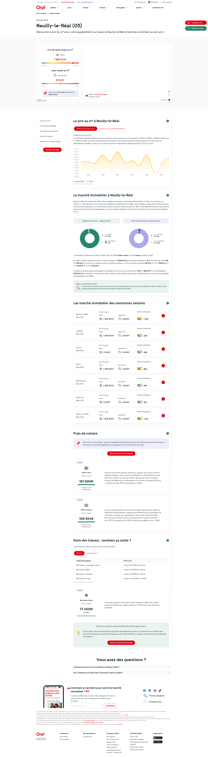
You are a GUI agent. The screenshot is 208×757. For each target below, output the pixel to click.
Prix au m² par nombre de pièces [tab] (112, 129)
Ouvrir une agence (113, 745)
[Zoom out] (169, 94)
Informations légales (137, 739)
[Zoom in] (169, 91)
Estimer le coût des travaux (50, 141)
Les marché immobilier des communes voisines (109, 303)
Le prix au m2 (45, 121)
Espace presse (111, 742)
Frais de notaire (85, 433)
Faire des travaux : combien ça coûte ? (102, 540)
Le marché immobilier (48, 126)
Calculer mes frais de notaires (121, 454)
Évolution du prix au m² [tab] (86, 129)
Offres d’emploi (112, 747)
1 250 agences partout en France (47, 2)
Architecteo (89, 582)
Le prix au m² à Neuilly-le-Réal (96, 121)
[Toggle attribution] (169, 100)
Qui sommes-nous (113, 739)
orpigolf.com (87, 736)
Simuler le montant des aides (121, 643)
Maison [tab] (79, 553)
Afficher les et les (98, 96)
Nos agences (111, 736)
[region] (104, 72)
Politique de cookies (136, 747)
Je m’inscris (110, 706)
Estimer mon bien (52, 150)
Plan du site (134, 736)
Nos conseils (64, 736)
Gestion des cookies (136, 750)
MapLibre (164, 100)
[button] (121, 667)
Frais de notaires (46, 136)
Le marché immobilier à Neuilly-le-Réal (103, 195)
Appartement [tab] (92, 553)
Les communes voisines (49, 131)
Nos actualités (64, 739)
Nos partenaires (89, 733)
